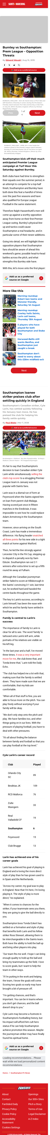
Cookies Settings (11, 1127)
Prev (10, 113)
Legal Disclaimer (37, 1114)
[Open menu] (4, 4)
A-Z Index (33, 1119)
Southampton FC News (20, 1073)
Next (37, 113)
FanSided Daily (10, 1104)
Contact (6, 1099)
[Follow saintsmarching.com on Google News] (41, 278)
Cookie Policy (9, 1114)
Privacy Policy (9, 1109)
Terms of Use (35, 1109)
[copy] (19, 65)
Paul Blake (11, 423)
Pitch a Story (35, 1104)
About (5, 1094)
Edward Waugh (13, 60)
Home (5, 1073)
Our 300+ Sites (36, 1099)
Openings (33, 1094)
